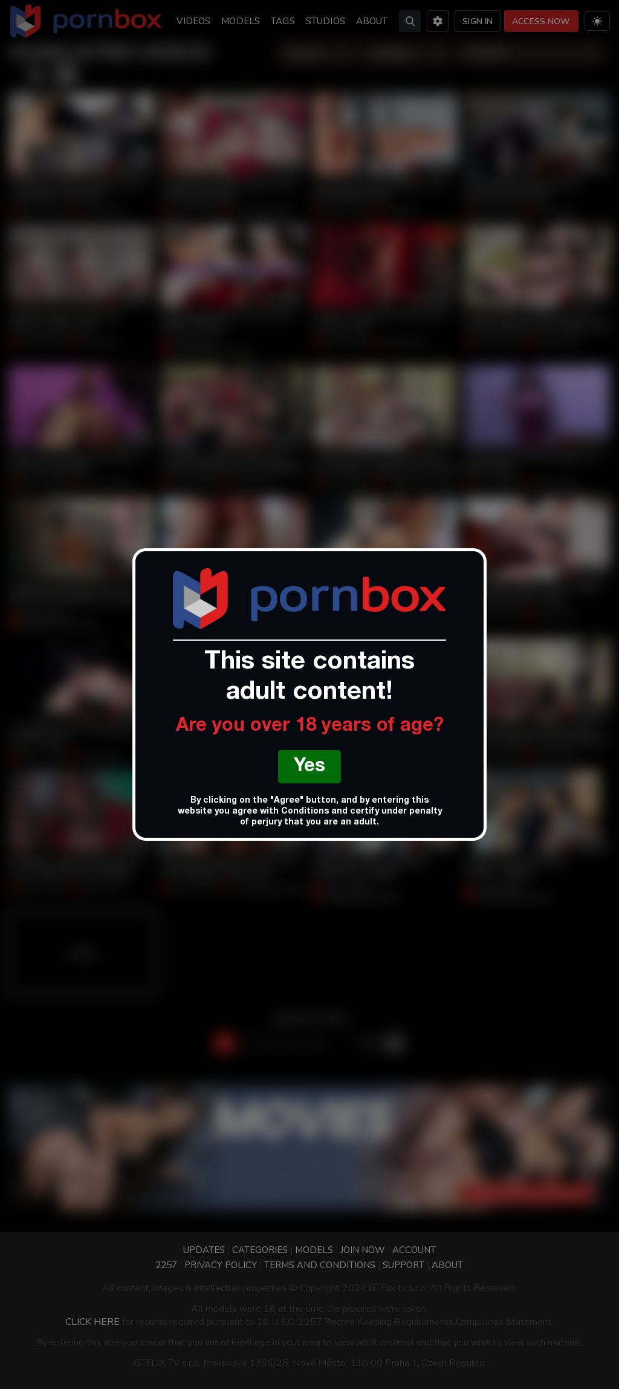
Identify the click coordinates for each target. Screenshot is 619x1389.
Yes (309, 767)
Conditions (305, 812)
